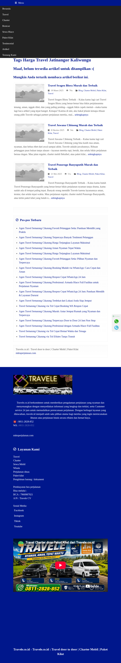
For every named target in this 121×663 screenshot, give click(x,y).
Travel (5, 14)
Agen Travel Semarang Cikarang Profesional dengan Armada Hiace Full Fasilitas (59, 325)
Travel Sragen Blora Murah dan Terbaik (73, 85)
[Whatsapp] (116, 321)
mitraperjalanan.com (26, 353)
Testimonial (8, 43)
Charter (6, 20)
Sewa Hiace (8, 31)
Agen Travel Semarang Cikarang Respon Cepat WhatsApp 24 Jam (52, 277)
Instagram (19, 515)
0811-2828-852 (26, 421)
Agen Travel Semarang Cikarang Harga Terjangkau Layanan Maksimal (54, 242)
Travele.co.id (23, 402)
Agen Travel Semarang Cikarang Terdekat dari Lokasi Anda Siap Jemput (55, 300)
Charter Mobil (90, 90)
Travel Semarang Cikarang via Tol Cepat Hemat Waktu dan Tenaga (52, 331)
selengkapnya (81, 114)
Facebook (19, 510)
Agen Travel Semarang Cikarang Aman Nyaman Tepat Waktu (50, 248)
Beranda (6, 8)
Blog (80, 90)
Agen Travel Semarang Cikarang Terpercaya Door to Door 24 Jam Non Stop (57, 320)
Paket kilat (18, 475)
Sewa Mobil (19, 464)
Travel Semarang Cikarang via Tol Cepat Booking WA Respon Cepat (53, 306)
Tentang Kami (9, 55)
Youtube (18, 526)
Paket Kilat (7, 37)
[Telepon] (116, 327)
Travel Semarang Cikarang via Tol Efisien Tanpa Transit (47, 336)
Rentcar (6, 26)
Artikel (5, 49)
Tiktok (17, 521)
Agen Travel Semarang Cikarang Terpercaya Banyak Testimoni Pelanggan (56, 237)
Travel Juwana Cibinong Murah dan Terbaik (75, 125)
